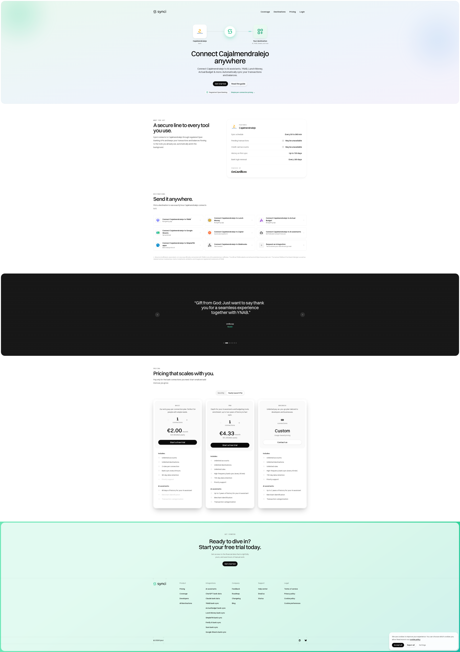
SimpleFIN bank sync (214, 618)
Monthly (221, 393)
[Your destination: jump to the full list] (260, 31)
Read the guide (238, 84)
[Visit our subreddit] (300, 640)
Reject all (410, 645)
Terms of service (291, 589)
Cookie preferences (292, 603)
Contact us (282, 442)
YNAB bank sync (212, 603)
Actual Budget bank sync (216, 608)
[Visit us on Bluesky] (306, 640)
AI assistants (211, 589)
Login (302, 12)
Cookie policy (289, 598)
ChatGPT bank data (214, 594)
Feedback (236, 589)
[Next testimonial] (302, 315)
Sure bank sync (212, 627)
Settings (422, 645)
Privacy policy (289, 594)
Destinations (280, 12)
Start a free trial (177, 442)
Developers (184, 598)
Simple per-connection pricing (243, 92)
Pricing (292, 12)
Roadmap (236, 594)
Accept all (398, 645)
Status (261, 598)
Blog (233, 603)
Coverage (265, 12)
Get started (220, 84)
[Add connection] (187, 420)
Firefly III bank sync (213, 622)
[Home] (159, 12)
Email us (261, 594)
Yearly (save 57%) (235, 393)
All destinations (186, 603)
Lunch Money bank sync (215, 613)
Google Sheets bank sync (216, 632)
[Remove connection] (168, 420)
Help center (262, 589)
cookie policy (415, 639)
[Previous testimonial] (157, 315)
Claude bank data (213, 598)
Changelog (236, 598)
